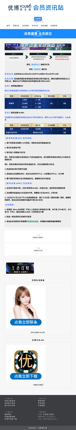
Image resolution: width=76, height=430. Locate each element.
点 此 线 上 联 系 (48, 414)
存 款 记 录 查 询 (10, 401)
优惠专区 (16, 25)
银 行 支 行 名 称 (10, 405)
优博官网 (54, 25)
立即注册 (38, 18)
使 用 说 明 (41, 401)
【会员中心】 (35, 64)
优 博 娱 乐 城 (42, 428)
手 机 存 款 (41, 403)
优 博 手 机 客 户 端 (11, 419)
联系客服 (44, 25)
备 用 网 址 (8, 414)
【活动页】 (37, 69)
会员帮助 (25, 25)
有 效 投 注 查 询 (10, 403)
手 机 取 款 (41, 405)
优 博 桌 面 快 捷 (10, 416)
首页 (8, 25)
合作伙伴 (35, 25)
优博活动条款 (33, 221)
